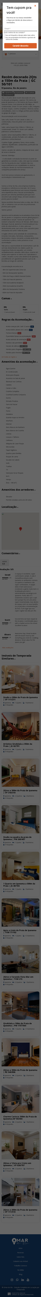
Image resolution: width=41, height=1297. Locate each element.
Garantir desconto (20, 46)
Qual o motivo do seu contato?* (14, 32)
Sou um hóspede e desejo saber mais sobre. (20, 35)
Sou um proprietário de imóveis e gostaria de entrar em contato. (20, 38)
